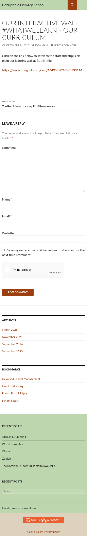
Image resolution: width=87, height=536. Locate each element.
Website (8, 233)
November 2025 (12, 336)
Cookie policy (35, 531)
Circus (6, 451)
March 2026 (9, 329)
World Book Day (12, 444)
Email (7, 216)
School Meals (10, 400)
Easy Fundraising (12, 386)
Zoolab (6, 458)
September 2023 (12, 351)
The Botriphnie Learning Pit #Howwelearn (28, 104)
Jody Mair (41, 45)
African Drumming (14, 436)
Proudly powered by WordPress (19, 508)
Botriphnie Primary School (23, 5)
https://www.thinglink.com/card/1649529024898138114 (42, 70)
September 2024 (12, 344)
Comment (10, 147)
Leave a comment (65, 45)
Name (7, 199)
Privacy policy (52, 531)
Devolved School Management (21, 379)
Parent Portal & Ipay (15, 393)
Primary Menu (82, 5)
